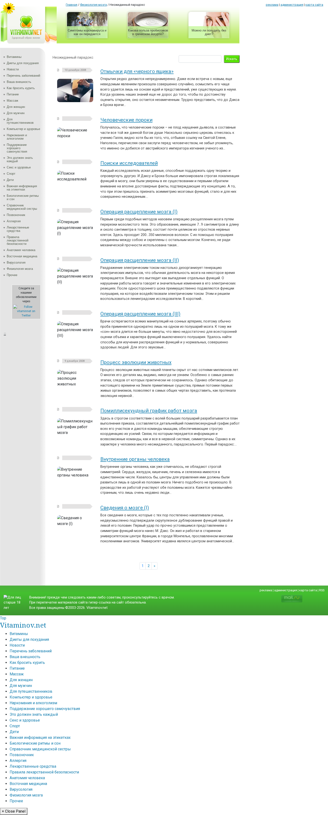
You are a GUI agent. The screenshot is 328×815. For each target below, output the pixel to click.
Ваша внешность (19, 82)
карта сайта (314, 4)
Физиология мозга (20, 269)
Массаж (12, 100)
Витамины (14, 57)
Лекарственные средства (18, 229)
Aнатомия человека (21, 250)
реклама (272, 4)
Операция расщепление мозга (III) (140, 314)
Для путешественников (20, 120)
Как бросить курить (21, 88)
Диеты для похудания (23, 63)
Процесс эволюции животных (135, 362)
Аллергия (14, 221)
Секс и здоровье (19, 167)
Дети (10, 180)
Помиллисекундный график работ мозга (148, 411)
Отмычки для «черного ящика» (137, 71)
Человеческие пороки (126, 120)
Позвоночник (16, 215)
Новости (13, 69)
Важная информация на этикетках (22, 187)
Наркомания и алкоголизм (17, 136)
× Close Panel (13, 811)
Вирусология (16, 262)
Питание (13, 94)
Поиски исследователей (129, 163)
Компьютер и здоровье (23, 129)
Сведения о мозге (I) (124, 508)
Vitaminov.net (23, 625)
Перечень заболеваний (23, 75)
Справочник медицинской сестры (22, 207)
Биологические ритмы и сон (23, 197)
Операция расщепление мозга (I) (138, 212)
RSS (321, 590)
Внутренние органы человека (135, 459)
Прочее (12, 275)
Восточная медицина (22, 256)
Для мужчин (15, 113)
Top (3, 618)
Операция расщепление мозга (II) (139, 260)
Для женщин (16, 107)
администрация (291, 4)
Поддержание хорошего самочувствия (17, 148)
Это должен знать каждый (20, 159)
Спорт (11, 173)
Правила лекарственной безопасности (17, 240)
